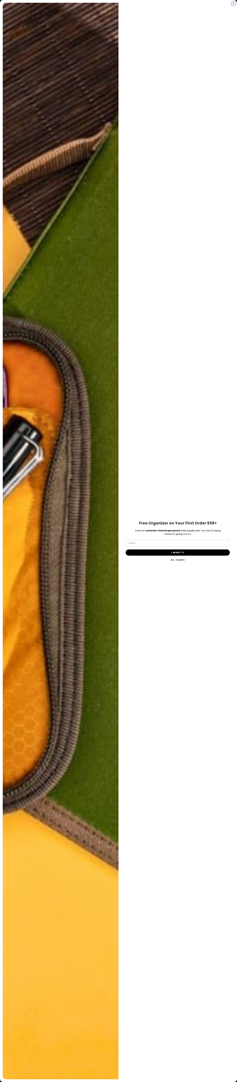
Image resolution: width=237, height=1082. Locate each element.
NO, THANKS (178, 560)
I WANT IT (177, 552)
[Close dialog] (233, 3)
